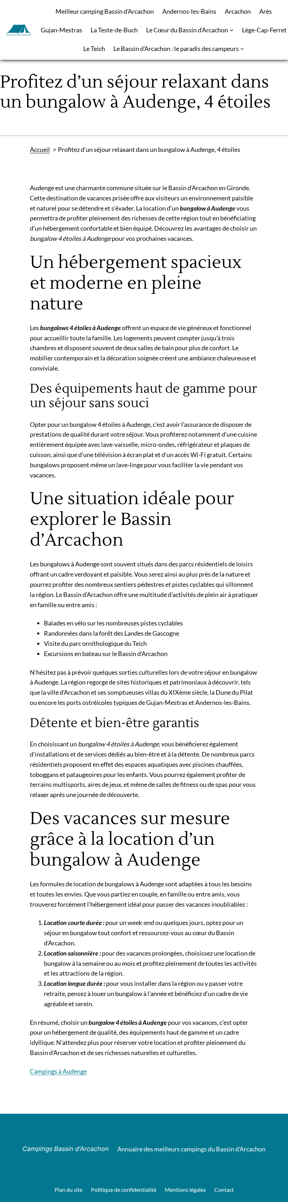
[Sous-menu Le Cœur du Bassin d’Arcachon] (232, 30)
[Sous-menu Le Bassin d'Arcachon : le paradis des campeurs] (242, 49)
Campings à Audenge (58, 1071)
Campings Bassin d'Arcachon (65, 1148)
